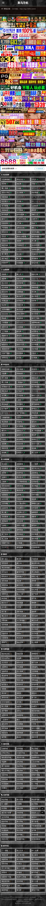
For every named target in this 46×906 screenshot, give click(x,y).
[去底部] (42, 812)
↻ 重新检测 (39, 168)
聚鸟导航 (23, 2)
